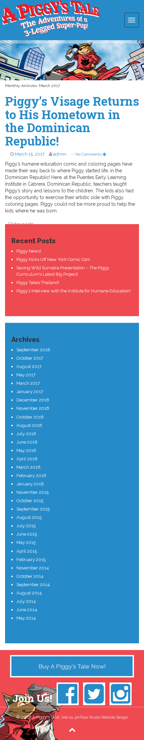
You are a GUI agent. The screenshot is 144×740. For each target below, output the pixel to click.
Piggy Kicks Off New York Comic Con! (53, 259)
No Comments (88, 154)
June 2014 (26, 609)
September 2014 (33, 584)
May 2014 (26, 618)
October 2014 (30, 576)
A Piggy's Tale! (50, 18)
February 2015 (31, 559)
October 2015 (29, 500)
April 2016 (27, 458)
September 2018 (33, 349)
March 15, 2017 (30, 154)
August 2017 (29, 366)
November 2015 (32, 492)
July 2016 (26, 433)
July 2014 (26, 601)
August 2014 (29, 592)
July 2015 (25, 525)
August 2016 (29, 425)
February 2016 (31, 475)
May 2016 (26, 450)
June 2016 (27, 442)
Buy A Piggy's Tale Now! (72, 666)
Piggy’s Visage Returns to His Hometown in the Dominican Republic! (72, 121)
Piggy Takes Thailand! (37, 282)
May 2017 (25, 374)
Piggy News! (28, 251)
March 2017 (28, 383)
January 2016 (30, 483)
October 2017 (29, 358)
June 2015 (26, 534)
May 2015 (25, 542)
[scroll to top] (72, 729)
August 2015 (29, 517)
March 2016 (28, 467)
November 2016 (32, 408)
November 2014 (32, 567)
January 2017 (29, 391)
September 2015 (33, 509)
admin (59, 154)
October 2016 (30, 417)
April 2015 (26, 551)
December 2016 (32, 399)
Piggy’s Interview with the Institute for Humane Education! (73, 290)
